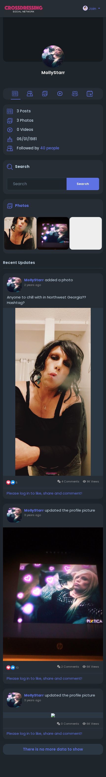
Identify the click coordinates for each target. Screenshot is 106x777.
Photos (22, 205)
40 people (49, 148)
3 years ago (32, 515)
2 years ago (32, 285)
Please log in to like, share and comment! (44, 493)
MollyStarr (53, 72)
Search (83, 183)
